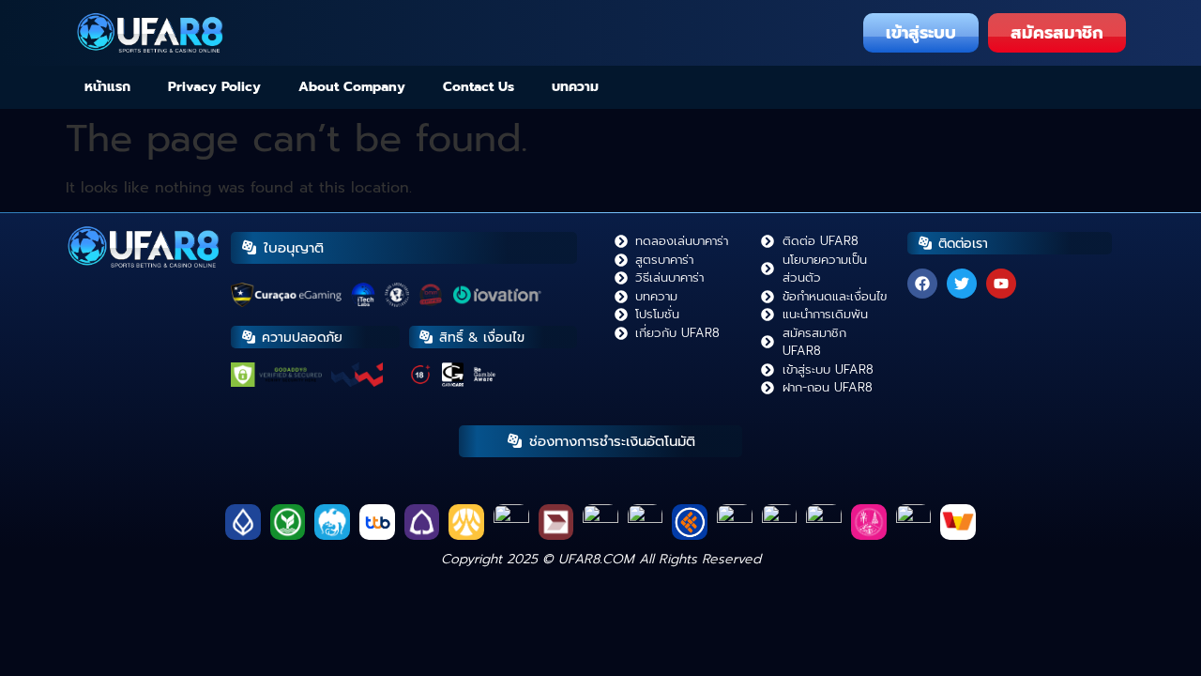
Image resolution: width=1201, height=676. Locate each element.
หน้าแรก (107, 87)
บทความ (575, 87)
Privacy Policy (214, 87)
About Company (351, 87)
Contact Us (478, 87)
